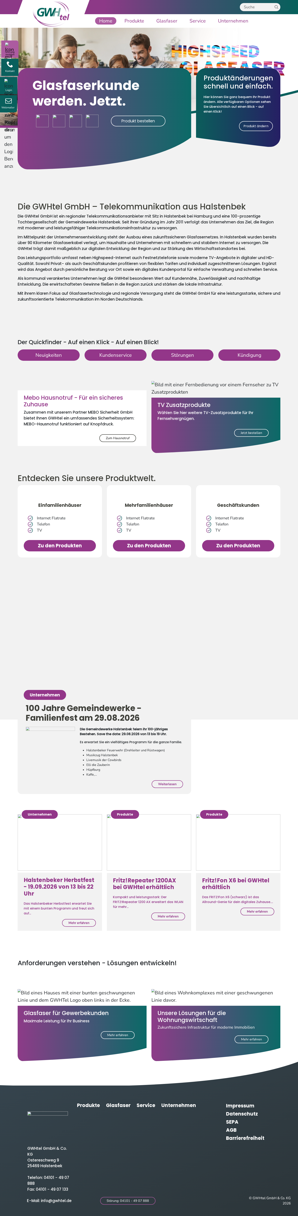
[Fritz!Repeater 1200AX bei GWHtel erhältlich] (149, 843)
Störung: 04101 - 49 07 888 (128, 1201)
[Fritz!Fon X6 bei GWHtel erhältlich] (238, 843)
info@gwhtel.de (56, 1200)
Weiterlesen (167, 784)
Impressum (240, 1105)
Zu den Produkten (60, 545)
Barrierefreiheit (245, 1138)
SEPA (232, 1122)
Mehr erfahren (79, 923)
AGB (231, 1130)
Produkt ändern (255, 126)
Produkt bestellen (138, 121)
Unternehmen (233, 21)
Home (105, 21)
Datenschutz (242, 1113)
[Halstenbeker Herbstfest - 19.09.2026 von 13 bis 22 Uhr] (60, 843)
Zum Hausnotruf (118, 438)
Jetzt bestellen (251, 433)
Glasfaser (166, 21)
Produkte (134, 21)
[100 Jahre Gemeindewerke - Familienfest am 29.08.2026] (50, 739)
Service (198, 21)
